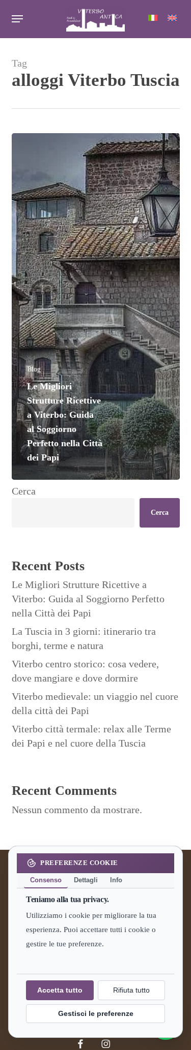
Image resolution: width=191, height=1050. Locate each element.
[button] (17, 19)
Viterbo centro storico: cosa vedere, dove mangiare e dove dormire (85, 671)
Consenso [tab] (46, 880)
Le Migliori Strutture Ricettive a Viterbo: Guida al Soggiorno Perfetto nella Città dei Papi (88, 599)
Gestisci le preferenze (95, 1013)
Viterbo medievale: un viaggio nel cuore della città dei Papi (95, 703)
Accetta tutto (60, 991)
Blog (34, 369)
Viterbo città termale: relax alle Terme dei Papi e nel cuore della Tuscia (91, 736)
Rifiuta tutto (131, 991)
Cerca (24, 491)
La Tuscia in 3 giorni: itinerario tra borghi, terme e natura (84, 638)
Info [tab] (116, 880)
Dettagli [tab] (86, 880)
